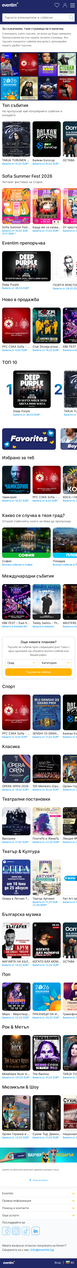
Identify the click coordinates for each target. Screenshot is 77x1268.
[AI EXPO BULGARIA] (47, 88)
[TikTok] (26, 1231)
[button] (38, 1180)
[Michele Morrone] (66, 88)
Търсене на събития (38, 672)
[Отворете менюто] (72, 5)
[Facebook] (6, 1231)
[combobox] (35, 17)
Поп (6, 974)
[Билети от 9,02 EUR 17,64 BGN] (9, 88)
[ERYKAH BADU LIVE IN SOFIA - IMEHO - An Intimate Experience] (47, 64)
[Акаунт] (65, 5)
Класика (11, 746)
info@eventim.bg (42, 1250)
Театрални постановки (26, 799)
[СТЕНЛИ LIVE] (66, 64)
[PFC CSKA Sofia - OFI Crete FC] (28, 64)
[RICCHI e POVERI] (28, 88)
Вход (58, 1262)
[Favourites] (30, 439)
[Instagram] (16, 1231)
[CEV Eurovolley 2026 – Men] (9, 64)
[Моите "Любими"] (56, 4)
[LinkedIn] (36, 1231)
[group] (38, 1155)
